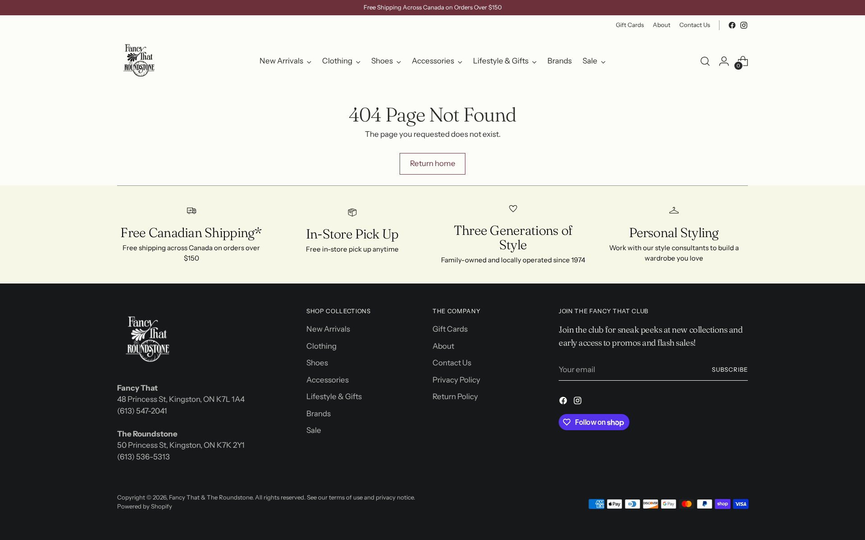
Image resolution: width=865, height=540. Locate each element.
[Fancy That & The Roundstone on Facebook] (425, 367)
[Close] (523, 173)
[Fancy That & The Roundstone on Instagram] (439, 367)
